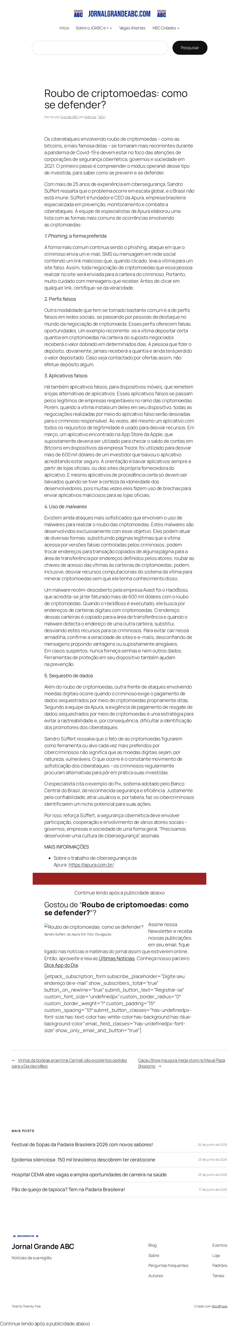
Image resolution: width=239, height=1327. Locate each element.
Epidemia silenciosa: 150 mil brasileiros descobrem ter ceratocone (83, 1159)
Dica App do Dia (61, 965)
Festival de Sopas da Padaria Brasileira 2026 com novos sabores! (82, 1144)
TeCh (101, 117)
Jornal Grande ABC (43, 1246)
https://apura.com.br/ (91, 864)
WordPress (219, 1306)
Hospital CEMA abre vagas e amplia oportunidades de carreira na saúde (89, 1174)
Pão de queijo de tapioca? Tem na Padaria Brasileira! (68, 1189)
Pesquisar (190, 47)
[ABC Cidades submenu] (178, 28)
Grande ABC (69, 117)
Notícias (90, 117)
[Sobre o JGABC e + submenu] (111, 28)
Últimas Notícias (117, 958)
